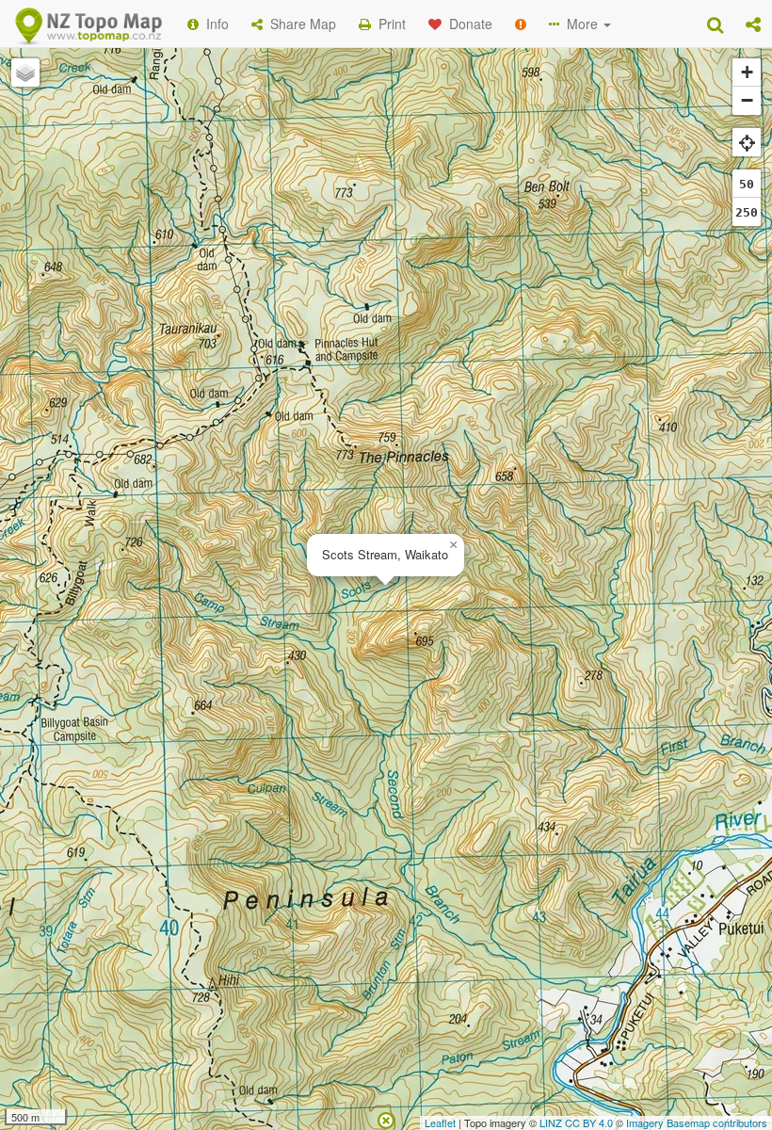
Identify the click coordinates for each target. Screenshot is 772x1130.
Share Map (299, 23)
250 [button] (746, 212)
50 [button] (746, 184)
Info (214, 23)
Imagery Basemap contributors (696, 1122)
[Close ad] (386, 1118)
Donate (467, 23)
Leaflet (440, 1122)
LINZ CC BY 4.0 (576, 1122)
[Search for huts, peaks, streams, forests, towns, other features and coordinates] (715, 23)
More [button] (580, 23)
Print (388, 23)
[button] (753, 23)
